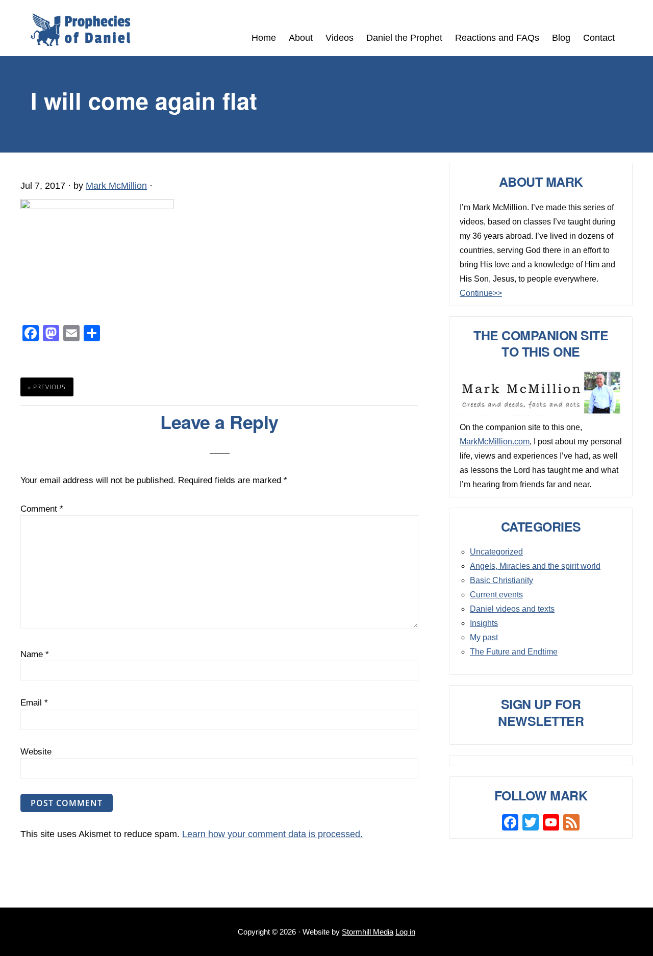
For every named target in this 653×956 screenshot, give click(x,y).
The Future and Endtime (514, 651)
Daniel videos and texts (512, 609)
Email (34, 703)
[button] (627, 32)
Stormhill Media (367, 931)
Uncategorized (496, 551)
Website (36, 752)
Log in (405, 931)
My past (484, 637)
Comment (41, 509)
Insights (484, 623)
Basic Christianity (501, 580)
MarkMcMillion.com (495, 441)
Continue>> (481, 293)
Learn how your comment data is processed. (272, 834)
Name (34, 654)
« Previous (47, 387)
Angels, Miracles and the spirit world (535, 566)
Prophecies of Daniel (81, 30)
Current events (496, 594)
